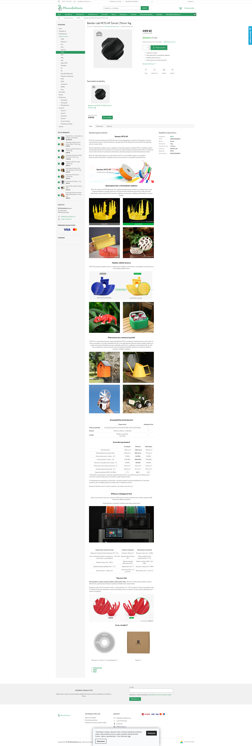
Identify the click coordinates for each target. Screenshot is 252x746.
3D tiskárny (62, 31)
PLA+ (62, 47)
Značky (61, 126)
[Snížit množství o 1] (150, 49)
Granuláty (62, 92)
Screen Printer (65, 121)
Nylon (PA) (64, 63)
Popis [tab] (90, 126)
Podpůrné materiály (67, 76)
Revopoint (64, 100)
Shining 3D (64, 102)
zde (129, 736)
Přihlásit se (135, 699)
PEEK (62, 81)
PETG (62, 52)
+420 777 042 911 (66, 219)
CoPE (62, 39)
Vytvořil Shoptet (189, 742)
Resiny (61, 94)
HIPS (62, 79)
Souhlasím (151, 733)
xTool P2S (64, 116)
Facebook (119, 724)
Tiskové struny (63, 36)
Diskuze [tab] (109, 126)
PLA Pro (63, 50)
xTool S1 (63, 118)
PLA (62, 44)
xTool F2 (63, 110)
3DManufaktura (121, 727)
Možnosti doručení (169, 42)
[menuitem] (59, 14)
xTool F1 (63, 113)
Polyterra (64, 42)
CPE (62, 55)
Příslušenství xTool (66, 124)
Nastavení (101, 741)
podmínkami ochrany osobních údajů (159, 694)
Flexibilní (63, 65)
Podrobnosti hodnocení (112, 26)
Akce (60, 28)
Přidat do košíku (160, 47)
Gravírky (61, 108)
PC (61, 68)
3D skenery (62, 97)
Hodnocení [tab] (99, 126)
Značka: (127, 26)
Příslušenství (63, 34)
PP (61, 71)
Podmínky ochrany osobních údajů (95, 722)
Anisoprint (64, 84)
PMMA (63, 87)
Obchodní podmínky (131, 1)
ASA (62, 60)
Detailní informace (148, 64)
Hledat (144, 8)
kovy (62, 89)
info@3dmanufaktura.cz (68, 216)
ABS (62, 57)
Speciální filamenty (67, 73)
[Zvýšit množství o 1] (150, 46)
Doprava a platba (115, 1)
